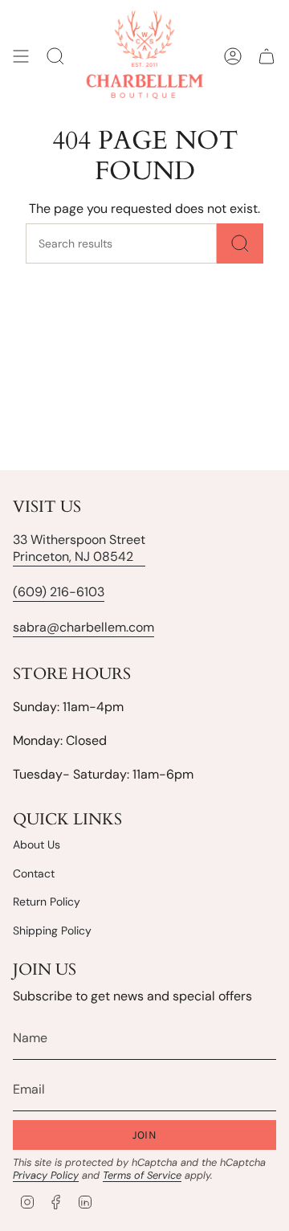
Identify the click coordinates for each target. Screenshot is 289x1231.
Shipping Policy (52, 930)
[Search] (240, 243)
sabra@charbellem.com (83, 627)
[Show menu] (21, 56)
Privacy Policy (46, 1175)
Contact (34, 873)
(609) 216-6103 (58, 591)
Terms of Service (142, 1175)
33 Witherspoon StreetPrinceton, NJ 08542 (79, 548)
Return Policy (46, 901)
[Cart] (266, 56)
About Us (36, 844)
